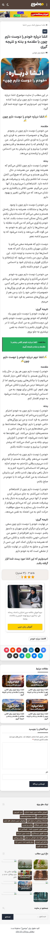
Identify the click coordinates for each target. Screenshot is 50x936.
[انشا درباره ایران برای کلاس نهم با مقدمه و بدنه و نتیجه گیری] (37, 681)
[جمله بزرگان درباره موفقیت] (40, 886)
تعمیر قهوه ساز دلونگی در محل (36, 838)
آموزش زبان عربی (25, 626)
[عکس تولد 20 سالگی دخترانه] (25, 897)
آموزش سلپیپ (42, 816)
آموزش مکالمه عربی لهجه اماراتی (35, 812)
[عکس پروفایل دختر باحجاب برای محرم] (40, 897)
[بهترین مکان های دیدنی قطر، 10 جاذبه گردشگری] (25, 886)
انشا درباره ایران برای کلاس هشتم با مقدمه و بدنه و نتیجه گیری (14, 716)
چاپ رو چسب (27, 825)
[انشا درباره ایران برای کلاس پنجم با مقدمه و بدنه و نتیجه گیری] (13, 681)
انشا (24, 25)
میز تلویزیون (18, 812)
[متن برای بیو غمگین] (9, 897)
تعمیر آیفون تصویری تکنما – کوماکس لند (33, 829)
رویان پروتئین (18, 838)
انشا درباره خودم (37, 638)
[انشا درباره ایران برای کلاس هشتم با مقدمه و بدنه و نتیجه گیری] (13, 705)
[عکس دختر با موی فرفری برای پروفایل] (40, 875)
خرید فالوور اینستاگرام (39, 833)
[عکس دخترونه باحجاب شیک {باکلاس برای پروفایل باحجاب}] (25, 864)
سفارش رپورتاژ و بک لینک (25, 931)
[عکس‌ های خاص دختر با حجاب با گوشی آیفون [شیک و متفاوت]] (40, 864)
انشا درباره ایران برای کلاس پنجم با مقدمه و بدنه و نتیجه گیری (13, 692)
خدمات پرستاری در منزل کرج (37, 821)
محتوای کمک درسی (34, 25)
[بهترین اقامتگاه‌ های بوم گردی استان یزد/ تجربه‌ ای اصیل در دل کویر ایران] (9, 886)
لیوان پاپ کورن (42, 846)
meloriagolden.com (28, 816)
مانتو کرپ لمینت (41, 842)
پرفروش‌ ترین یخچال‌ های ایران (14, 821)
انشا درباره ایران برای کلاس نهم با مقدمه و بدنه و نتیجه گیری (37, 692)
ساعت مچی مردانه (23, 833)
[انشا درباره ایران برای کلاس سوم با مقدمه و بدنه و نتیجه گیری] (37, 705)
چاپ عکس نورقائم (40, 825)
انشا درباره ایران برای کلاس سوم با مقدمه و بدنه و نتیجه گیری (37, 716)
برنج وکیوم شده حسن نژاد (24, 842)
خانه (44, 25)
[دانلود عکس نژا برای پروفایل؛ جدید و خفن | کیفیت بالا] (9, 875)
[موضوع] (37, 4)
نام (47, 772)
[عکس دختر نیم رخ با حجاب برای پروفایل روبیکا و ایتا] (9, 864)
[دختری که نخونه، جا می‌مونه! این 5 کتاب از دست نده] (25, 875)
